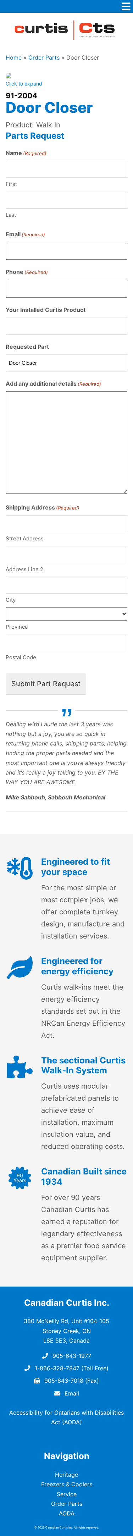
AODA (66, 1513)
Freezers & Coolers (66, 1484)
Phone (27, 271)
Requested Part (27, 346)
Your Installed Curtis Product (45, 309)
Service (67, 1494)
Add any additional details (53, 383)
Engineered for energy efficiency (77, 966)
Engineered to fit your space (75, 867)
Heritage (66, 1474)
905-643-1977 (71, 1355)
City (11, 599)
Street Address (25, 538)
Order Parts (44, 57)
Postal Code (21, 657)
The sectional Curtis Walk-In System (83, 1065)
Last (11, 214)
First (11, 184)
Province (17, 626)
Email (25, 234)
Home (14, 57)
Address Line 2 (24, 569)
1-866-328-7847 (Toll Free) (71, 1368)
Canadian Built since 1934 (84, 1176)
